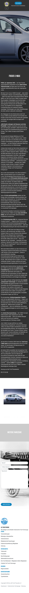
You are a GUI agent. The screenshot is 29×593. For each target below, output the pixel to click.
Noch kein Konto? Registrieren (18, 5)
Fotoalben (3, 553)
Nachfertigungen (5, 556)
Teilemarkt (3, 551)
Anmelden (18, 3)
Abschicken (6, 504)
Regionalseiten (5, 568)
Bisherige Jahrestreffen (7, 536)
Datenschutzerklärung (15, 490)
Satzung (3, 546)
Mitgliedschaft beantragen (8, 541)
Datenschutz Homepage (14, 586)
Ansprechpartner (5, 574)
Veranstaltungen (5, 534)
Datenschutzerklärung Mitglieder (9, 543)
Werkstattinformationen (7, 558)
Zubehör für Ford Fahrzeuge (8, 563)
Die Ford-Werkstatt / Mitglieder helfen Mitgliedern (14, 561)
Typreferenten (4, 576)
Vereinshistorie (5, 538)
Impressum (4, 586)
